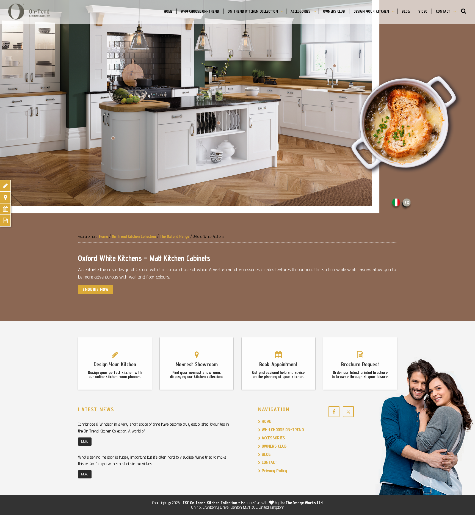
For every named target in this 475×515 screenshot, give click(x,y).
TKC (186, 502)
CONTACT (269, 462)
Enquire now (96, 289)
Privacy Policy (274, 470)
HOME (266, 421)
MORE (84, 441)
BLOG (265, 454)
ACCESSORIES (273, 437)
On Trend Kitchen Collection (35, 12)
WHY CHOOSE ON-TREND (282, 429)
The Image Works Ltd (304, 502)
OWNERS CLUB (273, 446)
